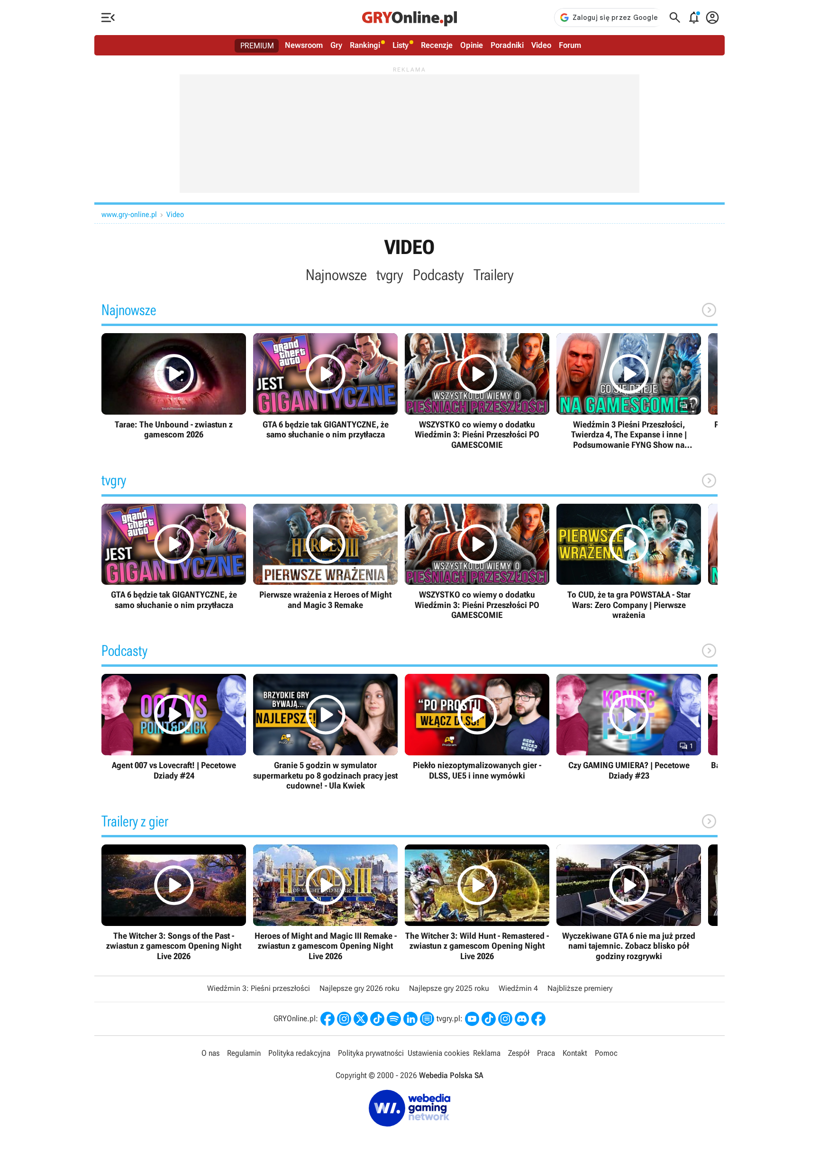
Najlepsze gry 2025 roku (449, 988)
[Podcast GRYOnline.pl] (394, 1019)
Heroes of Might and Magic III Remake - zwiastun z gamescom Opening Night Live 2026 (325, 902)
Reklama (486, 1053)
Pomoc (606, 1053)
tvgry (389, 275)
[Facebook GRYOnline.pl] (327, 1019)
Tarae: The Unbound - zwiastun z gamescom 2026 (173, 386)
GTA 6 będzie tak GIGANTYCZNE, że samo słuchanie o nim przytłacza (325, 386)
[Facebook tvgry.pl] (538, 1019)
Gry (336, 45)
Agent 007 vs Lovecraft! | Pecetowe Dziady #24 (173, 727)
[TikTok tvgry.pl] (489, 1019)
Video (541, 45)
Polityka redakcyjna (299, 1053)
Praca (546, 1053)
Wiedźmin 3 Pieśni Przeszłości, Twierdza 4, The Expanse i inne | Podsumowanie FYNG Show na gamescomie (628, 391)
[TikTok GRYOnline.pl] (377, 1019)
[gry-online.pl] (409, 17)
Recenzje (437, 45)
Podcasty (438, 275)
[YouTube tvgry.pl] (472, 1019)
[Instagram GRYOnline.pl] (344, 1019)
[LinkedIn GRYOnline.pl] (410, 1019)
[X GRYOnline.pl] (361, 1019)
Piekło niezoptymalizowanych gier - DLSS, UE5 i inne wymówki (477, 727)
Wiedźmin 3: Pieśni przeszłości (258, 988)
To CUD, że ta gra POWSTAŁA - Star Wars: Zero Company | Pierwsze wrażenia (628, 562)
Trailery (493, 275)
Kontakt (575, 1053)
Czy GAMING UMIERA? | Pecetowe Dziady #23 (628, 727)
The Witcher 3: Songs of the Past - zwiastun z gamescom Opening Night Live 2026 (173, 902)
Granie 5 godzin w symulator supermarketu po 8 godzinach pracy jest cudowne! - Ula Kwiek (325, 732)
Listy (400, 45)
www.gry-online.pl (129, 214)
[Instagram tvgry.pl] (505, 1019)
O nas (210, 1053)
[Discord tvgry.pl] (522, 1019)
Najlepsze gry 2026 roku (359, 988)
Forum (570, 45)
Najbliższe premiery (579, 988)
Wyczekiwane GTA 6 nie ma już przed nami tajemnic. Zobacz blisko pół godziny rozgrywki (628, 902)
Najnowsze (336, 275)
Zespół (518, 1053)
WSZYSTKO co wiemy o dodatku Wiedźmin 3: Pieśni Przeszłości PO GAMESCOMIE (477, 391)
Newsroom (304, 45)
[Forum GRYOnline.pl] (427, 1019)
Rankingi (365, 45)
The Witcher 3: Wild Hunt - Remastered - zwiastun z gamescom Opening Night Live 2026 (477, 902)
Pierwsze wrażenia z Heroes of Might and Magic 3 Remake (325, 557)
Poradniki (507, 45)
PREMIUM (257, 45)
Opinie (471, 45)
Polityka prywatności (371, 1053)
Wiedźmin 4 (518, 988)
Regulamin (244, 1053)
